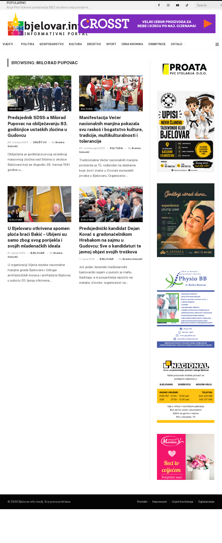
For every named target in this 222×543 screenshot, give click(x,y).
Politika (27, 44)
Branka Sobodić (133, 259)
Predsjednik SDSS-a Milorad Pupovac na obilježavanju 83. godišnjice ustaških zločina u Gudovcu (37, 126)
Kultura (75, 44)
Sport (111, 44)
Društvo (94, 44)
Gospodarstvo (51, 44)
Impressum (159, 501)
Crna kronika (132, 44)
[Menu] (217, 44)
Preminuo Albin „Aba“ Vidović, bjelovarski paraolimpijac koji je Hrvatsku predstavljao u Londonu (50, 7)
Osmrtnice (157, 44)
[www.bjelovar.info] (48, 24)
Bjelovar (15, 219)
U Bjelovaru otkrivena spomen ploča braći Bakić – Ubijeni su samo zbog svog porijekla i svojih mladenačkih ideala (39, 237)
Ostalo (176, 44)
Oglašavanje (206, 501)
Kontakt (142, 501)
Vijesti (8, 44)
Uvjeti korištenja (182, 501)
